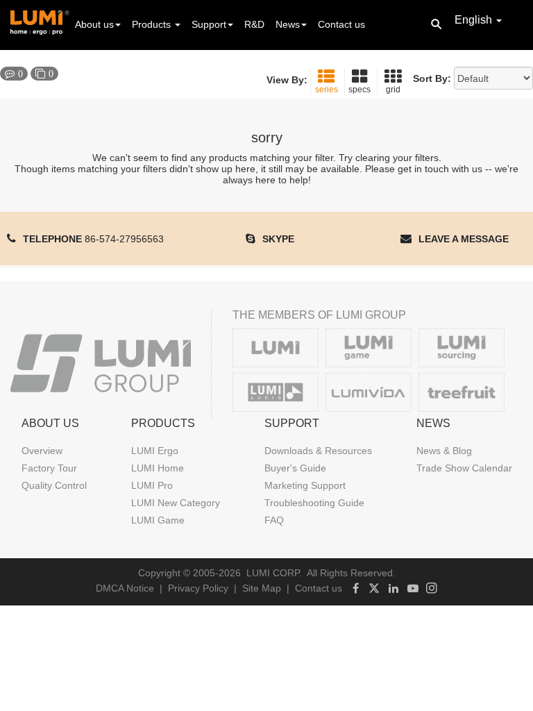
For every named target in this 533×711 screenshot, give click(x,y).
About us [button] (94, 24)
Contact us (341, 24)
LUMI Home (157, 468)
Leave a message (463, 238)
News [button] (288, 24)
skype (278, 238)
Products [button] (153, 24)
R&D (254, 24)
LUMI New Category (175, 502)
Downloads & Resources (318, 450)
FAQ (274, 520)
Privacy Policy (198, 588)
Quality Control (54, 485)
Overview (42, 450)
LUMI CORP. (274, 572)
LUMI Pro (152, 485)
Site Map (261, 588)
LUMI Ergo (154, 450)
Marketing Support (305, 485)
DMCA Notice (125, 588)
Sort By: (432, 78)
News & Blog (444, 450)
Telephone (93, 238)
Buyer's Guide (295, 468)
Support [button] (209, 24)
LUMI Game (158, 520)
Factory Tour (49, 468)
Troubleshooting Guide (314, 502)
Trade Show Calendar (464, 468)
